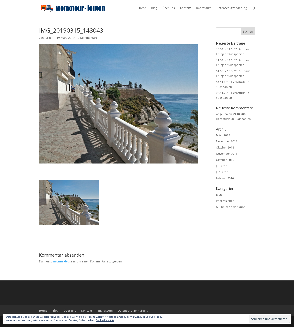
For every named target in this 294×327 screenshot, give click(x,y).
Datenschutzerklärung (232, 8)
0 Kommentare (88, 38)
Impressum (203, 8)
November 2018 (226, 141)
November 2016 (226, 154)
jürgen (49, 38)
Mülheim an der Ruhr (230, 207)
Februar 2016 (225, 178)
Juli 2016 (221, 166)
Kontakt (185, 8)
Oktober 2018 (225, 147)
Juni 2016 (222, 172)
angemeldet (61, 261)
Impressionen (225, 201)
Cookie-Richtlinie (105, 320)
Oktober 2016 (225, 160)
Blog (154, 8)
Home (142, 8)
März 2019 (223, 135)
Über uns (168, 8)
